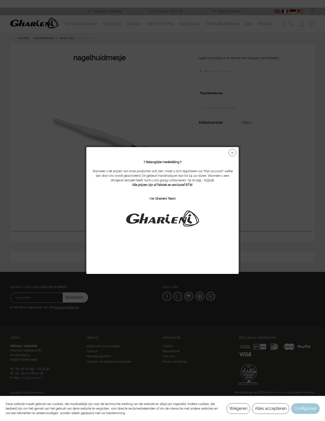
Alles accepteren (270, 408)
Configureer (305, 408)
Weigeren (238, 408)
